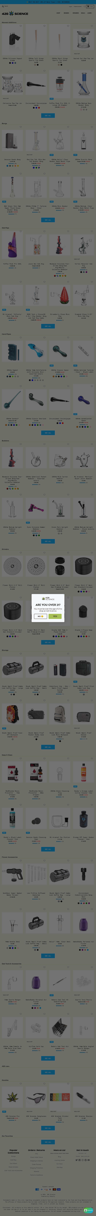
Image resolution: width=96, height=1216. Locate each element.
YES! (55, 616)
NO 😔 (40, 616)
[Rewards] (88, 1210)
